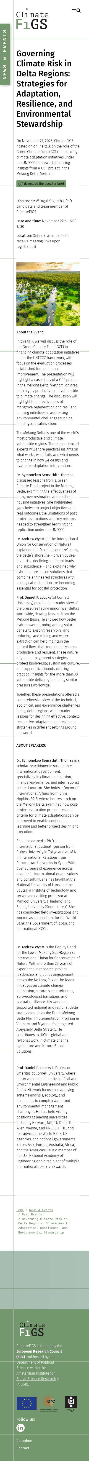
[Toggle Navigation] (76, 9)
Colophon (24, 1441)
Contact (22, 1448)
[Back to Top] (81, 1453)
